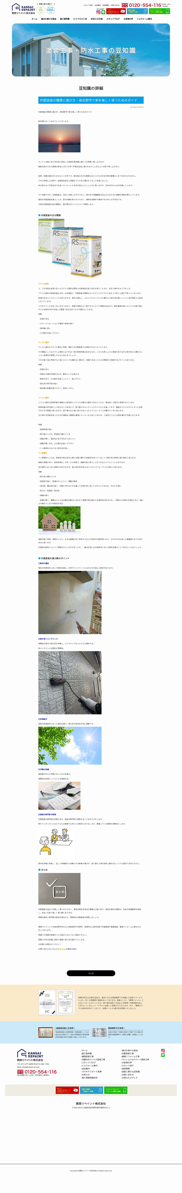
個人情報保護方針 (90, 1077)
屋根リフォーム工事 (131, 1056)
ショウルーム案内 (144, 18)
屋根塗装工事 (88, 1056)
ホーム (34, 18)
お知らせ (86, 1074)
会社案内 (98, 5)
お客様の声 (128, 18)
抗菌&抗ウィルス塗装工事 (93, 1059)
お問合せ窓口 (71, 949)
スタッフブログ (113, 18)
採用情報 (106, 5)
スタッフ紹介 (88, 5)
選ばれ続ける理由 (48, 18)
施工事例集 (65, 18)
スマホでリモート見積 (92, 1071)
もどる (91, 973)
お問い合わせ (115, 5)
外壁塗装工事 (128, 1053)
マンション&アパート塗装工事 (135, 1059)
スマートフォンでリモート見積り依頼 (156, 11)
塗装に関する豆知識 (131, 1071)
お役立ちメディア (130, 1077)
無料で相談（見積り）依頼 (133, 11)
